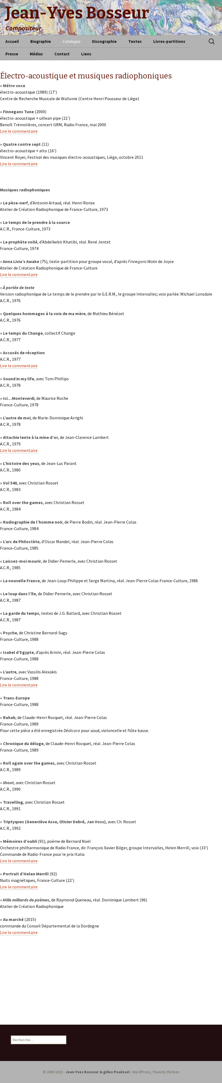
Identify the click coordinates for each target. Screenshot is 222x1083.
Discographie (104, 41)
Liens (86, 53)
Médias (36, 53)
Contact (62, 53)
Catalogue (71, 41)
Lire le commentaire (19, 131)
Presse (11, 53)
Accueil (12, 41)
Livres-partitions (169, 41)
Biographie (40, 41)
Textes (135, 41)
